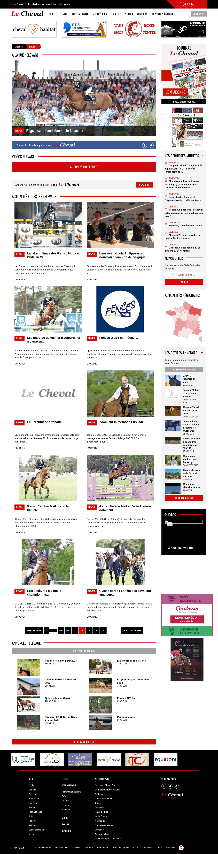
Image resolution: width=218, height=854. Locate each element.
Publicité (77, 848)
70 (74, 630)
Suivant (136, 630)
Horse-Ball (33, 803)
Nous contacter (62, 848)
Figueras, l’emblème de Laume (185, 225)
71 (81, 630)
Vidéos (116, 14)
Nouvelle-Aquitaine (104, 825)
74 (102, 630)
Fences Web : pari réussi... (118, 337)
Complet (32, 790)
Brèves (65, 796)
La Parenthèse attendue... (45, 422)
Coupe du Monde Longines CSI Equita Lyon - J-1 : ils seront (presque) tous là (183, 168)
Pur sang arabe (126, 717)
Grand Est (99, 807)
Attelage (32, 785)
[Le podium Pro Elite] (184, 536)
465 (125, 630)
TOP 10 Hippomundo (162, 14)
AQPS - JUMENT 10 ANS (189, 379)
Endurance (34, 798)
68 (60, 630)
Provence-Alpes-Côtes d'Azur (108, 838)
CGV (135, 848)
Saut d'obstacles (36, 830)
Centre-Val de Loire (104, 798)
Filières (65, 805)
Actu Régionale (100, 14)
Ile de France (101, 816)
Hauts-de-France (103, 812)
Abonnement (103, 848)
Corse (98, 803)
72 (88, 630)
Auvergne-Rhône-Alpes (106, 785)
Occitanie (99, 830)
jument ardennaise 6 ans (131, 660)
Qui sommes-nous (42, 848)
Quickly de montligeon (58, 698)
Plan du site (147, 848)
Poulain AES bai (126, 698)
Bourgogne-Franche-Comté (108, 790)
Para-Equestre (35, 812)
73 (95, 630)
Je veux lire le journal (184, 101)
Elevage (64, 14)
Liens (159, 848)
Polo (31, 816)
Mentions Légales (121, 848)
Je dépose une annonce (84, 651)
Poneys (32, 821)
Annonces (142, 14)
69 (67, 630)
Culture (65, 800)
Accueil (19, 46)
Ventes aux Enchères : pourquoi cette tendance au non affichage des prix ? (184, 212)
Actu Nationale (80, 14)
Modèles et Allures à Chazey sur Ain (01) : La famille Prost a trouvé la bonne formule (182, 184)
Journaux (88, 848)
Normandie (100, 821)
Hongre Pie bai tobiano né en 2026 (191, 410)
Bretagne (99, 794)
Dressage (33, 794)
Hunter (32, 807)
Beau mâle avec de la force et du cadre (191, 473)
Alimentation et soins (71, 792)
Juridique (66, 810)
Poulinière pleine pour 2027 (61, 660)
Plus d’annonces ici (84, 741)
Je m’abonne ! (144, 185)
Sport (52, 14)
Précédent (34, 630)
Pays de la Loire (102, 834)
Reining (32, 825)
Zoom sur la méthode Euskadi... (122, 422)
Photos (128, 14)
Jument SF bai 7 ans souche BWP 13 (190, 393)
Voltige (32, 834)
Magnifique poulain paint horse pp (190, 459)
